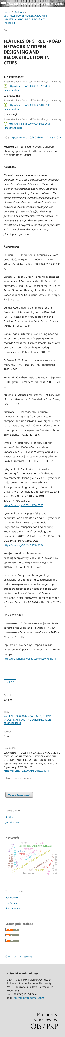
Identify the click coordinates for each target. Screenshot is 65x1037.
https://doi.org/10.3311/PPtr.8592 (23, 545)
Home (7, 12)
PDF (11, 682)
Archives (19, 12)
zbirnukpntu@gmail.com (29, 997)
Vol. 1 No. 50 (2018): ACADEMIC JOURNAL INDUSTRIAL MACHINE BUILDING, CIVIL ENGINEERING (25, 19)
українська (12, 822)
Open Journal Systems (18, 956)
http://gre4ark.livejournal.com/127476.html (30, 658)
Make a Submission (19, 795)
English (9, 816)
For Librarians (12, 908)
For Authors (11, 903)
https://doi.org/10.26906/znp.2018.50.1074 (35, 137)
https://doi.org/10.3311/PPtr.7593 (23, 505)
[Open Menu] (3, 3)
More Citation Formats (18, 778)
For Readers (11, 897)
